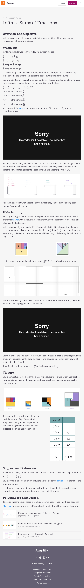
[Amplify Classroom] (3, 3)
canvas (21, 108)
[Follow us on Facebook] (40, 557)
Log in (62, 3)
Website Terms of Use (42, 576)
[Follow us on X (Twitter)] (36, 557)
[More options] (81, 3)
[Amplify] (42, 550)
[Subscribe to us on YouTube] (47, 557)
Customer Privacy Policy (42, 569)
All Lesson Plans (13, 18)
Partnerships (42, 583)
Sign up (72, 3)
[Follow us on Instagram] (44, 557)
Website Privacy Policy (42, 579)
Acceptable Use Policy (42, 573)
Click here (7, 506)
